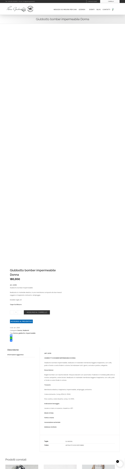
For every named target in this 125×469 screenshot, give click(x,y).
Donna (19, 330)
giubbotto (21, 333)
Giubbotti (26, 330)
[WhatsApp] (37, 338)
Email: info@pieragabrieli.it (27, 1)
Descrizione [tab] (13, 349)
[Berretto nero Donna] (21, 466)
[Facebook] (37, 336)
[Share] (37, 340)
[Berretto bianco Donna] (60, 466)
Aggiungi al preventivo (21, 321)
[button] (117, 9)
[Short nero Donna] (98, 466)
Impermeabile (30, 333)
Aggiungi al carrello (37, 312)
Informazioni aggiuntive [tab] (15, 355)
